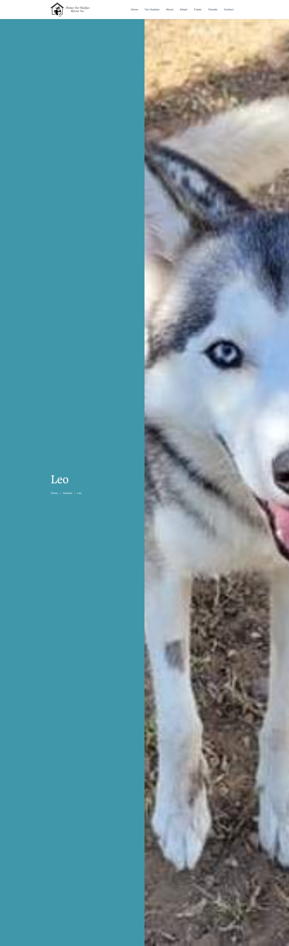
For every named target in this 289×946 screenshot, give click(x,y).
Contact (228, 9)
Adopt (183, 9)
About (169, 9)
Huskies (67, 493)
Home (134, 9)
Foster (198, 9)
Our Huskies (152, 9)
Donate (212, 9)
